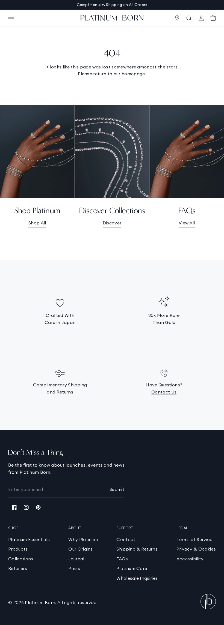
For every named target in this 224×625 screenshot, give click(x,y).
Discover (112, 223)
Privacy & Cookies (196, 549)
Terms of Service (194, 539)
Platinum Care (131, 568)
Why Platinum (83, 539)
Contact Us (163, 392)
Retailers (17, 568)
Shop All (37, 223)
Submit (117, 489)
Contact (125, 539)
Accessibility (190, 558)
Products (18, 549)
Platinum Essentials (29, 539)
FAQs (122, 558)
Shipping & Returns (137, 549)
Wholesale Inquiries (137, 578)
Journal (76, 558)
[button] (11, 18)
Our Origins (80, 549)
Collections (20, 558)
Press (74, 568)
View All (187, 223)
